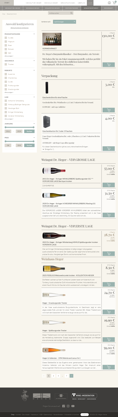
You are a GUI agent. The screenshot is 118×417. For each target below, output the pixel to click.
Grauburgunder (13, 89)
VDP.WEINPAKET (49, 48)
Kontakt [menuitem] (18, 414)
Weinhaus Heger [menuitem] (51, 3)
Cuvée (10, 82)
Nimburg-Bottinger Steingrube (19, 104)
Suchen (29, 131)
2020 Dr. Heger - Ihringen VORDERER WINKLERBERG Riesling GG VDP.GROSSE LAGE (68, 204)
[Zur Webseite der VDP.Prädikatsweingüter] (61, 396)
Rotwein (11, 49)
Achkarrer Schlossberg (16, 101)
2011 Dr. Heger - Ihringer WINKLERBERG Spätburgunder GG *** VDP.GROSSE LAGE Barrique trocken (67, 180)
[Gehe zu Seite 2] (71, 376)
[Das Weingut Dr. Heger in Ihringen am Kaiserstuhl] (24, 395)
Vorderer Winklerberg (16, 116)
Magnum (11, 41)
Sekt (9, 53)
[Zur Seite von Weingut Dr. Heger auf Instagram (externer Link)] (68, 406)
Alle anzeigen (9, 56)
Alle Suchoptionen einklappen (20, 28)
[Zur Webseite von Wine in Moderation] (84, 396)
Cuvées (10, 38)
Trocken (11, 64)
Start (6, 3)
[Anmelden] (109, 3)
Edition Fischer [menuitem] (71, 8)
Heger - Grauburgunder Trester (54, 303)
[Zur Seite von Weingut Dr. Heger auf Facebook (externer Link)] (64, 406)
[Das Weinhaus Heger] (42, 396)
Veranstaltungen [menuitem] (67, 3)
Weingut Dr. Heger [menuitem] (33, 3)
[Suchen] (71, 13)
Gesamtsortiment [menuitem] (91, 8)
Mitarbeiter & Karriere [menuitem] (71, 414)
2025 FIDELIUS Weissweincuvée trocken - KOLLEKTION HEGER (68, 275)
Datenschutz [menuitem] (48, 414)
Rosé (10, 45)
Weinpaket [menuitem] (108, 8)
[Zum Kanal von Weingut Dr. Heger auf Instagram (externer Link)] (73, 406)
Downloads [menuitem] (26, 414)
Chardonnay (12, 78)
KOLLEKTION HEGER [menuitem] (52, 8)
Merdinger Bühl (13, 108)
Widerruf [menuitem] (85, 414)
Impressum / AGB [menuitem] (36, 414)
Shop (3, 14)
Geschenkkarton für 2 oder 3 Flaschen (57, 131)
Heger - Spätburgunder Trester (54, 330)
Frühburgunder (13, 85)
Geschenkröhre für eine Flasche (54, 97)
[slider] (5, 127)
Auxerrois (11, 74)
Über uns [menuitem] (81, 3)
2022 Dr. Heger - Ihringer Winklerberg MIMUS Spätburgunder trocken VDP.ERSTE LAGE (70, 243)
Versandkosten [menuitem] (58, 414)
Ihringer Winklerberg (15, 112)
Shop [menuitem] (90, 3)
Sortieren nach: (46, 22)
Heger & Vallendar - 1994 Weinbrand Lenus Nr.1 (61, 358)
